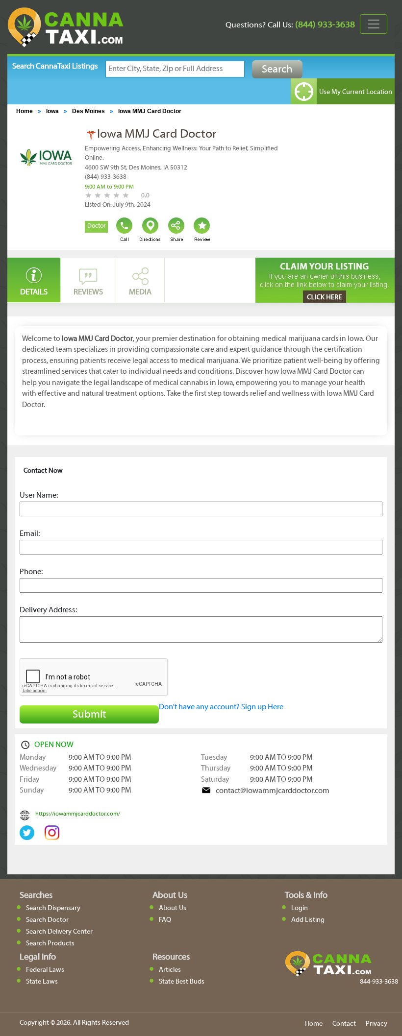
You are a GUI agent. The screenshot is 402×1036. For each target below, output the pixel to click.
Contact (344, 1024)
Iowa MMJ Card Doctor (149, 111)
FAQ (165, 920)
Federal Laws (45, 970)
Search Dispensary (53, 908)
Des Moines (88, 111)
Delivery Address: (48, 610)
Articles (170, 970)
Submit (89, 715)
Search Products (50, 943)
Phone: (31, 572)
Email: (30, 534)
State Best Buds (181, 982)
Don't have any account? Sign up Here (221, 707)
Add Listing (308, 920)
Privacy (376, 1024)
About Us (172, 908)
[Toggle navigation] (373, 24)
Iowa (52, 111)
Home (24, 111)
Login (299, 908)
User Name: (39, 496)
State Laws (42, 982)
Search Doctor (47, 920)
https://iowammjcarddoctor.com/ (77, 814)
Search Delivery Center (59, 932)
